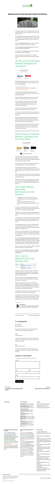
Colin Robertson (22, 304)
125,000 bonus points (29, 441)
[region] (10, 477)
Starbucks (28, 284)
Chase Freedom (23, 416)
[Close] (18, 473)
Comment (17, 360)
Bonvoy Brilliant (23, 403)
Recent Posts (19, 302)
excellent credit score (26, 51)
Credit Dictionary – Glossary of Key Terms (44, 438)
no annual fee (18, 235)
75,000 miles (31, 448)
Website (16, 375)
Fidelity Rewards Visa (24, 413)
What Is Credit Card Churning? (42, 467)
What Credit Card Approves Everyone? (43, 456)
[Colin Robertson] (17, 306)
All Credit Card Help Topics (41, 470)
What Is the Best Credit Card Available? (43, 469)
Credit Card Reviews (36, 315)
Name (16, 370)
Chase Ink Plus (22, 421)
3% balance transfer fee (24, 43)
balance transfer (21, 39)
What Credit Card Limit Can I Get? (42, 458)
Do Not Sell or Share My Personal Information (9, 480)
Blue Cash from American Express (28, 237)
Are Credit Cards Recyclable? (42, 431)
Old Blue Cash (22, 418)
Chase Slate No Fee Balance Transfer (26, 47)
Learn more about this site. (45, 407)
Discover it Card (23, 417)
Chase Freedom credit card (30, 180)
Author (16, 302)
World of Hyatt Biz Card (24, 406)
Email (29, 370)
